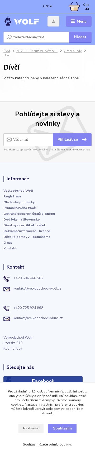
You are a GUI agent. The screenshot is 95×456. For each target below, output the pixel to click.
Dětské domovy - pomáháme (26, 236)
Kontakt (10, 248)
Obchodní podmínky (19, 202)
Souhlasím (62, 428)
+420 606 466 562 (28, 278)
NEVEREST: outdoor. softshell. (37, 51)
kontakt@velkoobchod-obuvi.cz (38, 318)
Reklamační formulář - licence (26, 231)
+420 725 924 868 (28, 308)
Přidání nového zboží (19, 208)
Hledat (80, 36)
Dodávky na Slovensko (21, 219)
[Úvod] (21, 21)
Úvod (6, 51)
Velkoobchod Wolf (18, 190)
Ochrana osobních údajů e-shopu (29, 213)
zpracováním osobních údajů (36, 149)
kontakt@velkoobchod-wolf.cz (37, 288)
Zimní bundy (73, 51)
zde (68, 444)
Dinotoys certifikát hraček (24, 225)
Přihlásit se (68, 139)
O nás (7, 242)
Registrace (12, 196)
